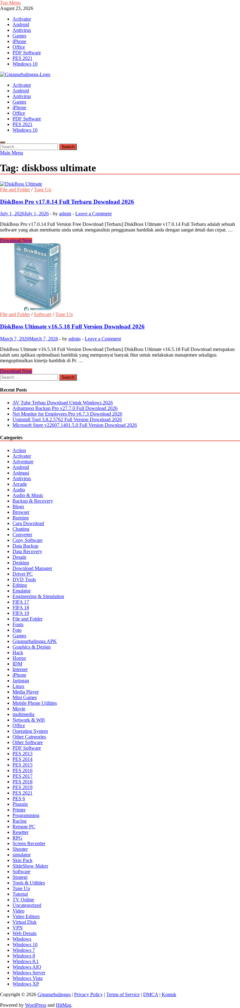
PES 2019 (22, 787)
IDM (17, 663)
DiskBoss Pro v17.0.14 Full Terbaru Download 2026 (67, 201)
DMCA (150, 994)
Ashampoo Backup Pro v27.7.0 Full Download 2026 (65, 408)
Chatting (20, 529)
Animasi (20, 472)
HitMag (63, 1005)
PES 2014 (22, 759)
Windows (21, 939)
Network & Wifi (28, 720)
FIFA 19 (20, 613)
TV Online (23, 899)
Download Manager (32, 568)
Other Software (27, 742)
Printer (19, 809)
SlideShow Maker (30, 866)
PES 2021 (22, 58)
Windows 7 (23, 950)
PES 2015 (22, 764)
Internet (20, 669)
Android (20, 24)
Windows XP (25, 983)
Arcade (19, 484)
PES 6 (18, 798)
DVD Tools (24, 579)
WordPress (35, 1005)
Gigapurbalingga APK (34, 641)
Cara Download (28, 523)
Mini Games (24, 697)
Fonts (17, 624)
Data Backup (25, 545)
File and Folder (15, 189)
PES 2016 (22, 770)
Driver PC (22, 574)
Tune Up (42, 189)
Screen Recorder (28, 843)
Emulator (21, 590)
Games (19, 35)
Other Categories (29, 736)
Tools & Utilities (28, 882)
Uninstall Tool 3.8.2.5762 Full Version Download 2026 (67, 419)
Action (19, 450)
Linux (18, 686)
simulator (21, 854)
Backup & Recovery (32, 501)
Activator (21, 19)
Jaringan (20, 680)
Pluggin (20, 804)
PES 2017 (22, 776)
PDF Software (26, 52)
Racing (19, 821)
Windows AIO (26, 967)
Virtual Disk (24, 922)
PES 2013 (22, 753)
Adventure (22, 461)
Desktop (20, 562)
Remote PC (23, 826)
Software (43, 314)
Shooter (20, 849)
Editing (19, 585)
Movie (18, 708)
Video (18, 910)
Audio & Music (27, 495)
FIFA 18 (20, 607)
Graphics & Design (31, 647)
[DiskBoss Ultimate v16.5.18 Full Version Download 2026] (120, 277)
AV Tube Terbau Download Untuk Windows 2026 (62, 402)
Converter (22, 534)
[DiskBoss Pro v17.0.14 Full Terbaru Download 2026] (120, 184)
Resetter (20, 832)
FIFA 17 (20, 602)
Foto (17, 630)
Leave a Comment (93, 213)
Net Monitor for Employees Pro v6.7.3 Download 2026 (67, 413)
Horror (19, 658)
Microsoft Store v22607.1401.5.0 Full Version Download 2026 (74, 425)
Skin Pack (22, 860)
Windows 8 (23, 955)
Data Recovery (27, 551)
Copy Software (27, 540)
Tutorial (20, 894)
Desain (19, 557)
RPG (17, 837)
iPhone (19, 41)
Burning (20, 517)
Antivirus (21, 30)
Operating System (30, 731)
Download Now (16, 240)
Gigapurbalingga (54, 994)
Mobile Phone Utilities (34, 703)
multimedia (23, 714)
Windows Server (28, 972)
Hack (17, 652)
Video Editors (26, 916)
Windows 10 (25, 63)
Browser (20, 512)
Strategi (20, 877)
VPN (17, 927)
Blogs (18, 506)
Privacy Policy (88, 994)
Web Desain (24, 933)
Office (18, 47)
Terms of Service (123, 994)
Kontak (169, 994)
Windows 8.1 (25, 961)
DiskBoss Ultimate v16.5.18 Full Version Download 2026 (72, 326)
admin (65, 213)
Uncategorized (26, 905)
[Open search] (2, 142)
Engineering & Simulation (38, 596)
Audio (18, 489)
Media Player (25, 691)
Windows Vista (27, 978)
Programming (25, 815)
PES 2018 (22, 781)
